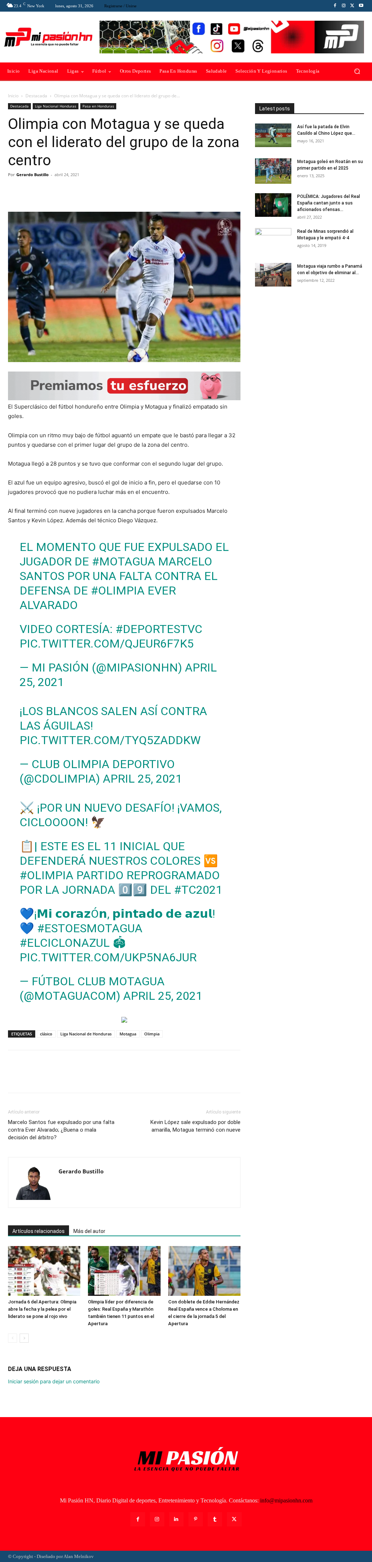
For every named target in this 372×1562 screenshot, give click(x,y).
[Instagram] (343, 5)
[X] (352, 5)
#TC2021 (198, 890)
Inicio (13, 96)
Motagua (128, 1033)
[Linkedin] (176, 1519)
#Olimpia (118, 590)
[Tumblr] (215, 1519)
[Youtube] (361, 5)
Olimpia (151, 1033)
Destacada (36, 96)
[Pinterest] (48, 191)
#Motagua (123, 561)
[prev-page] (12, 1338)
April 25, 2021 (142, 779)
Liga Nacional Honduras (55, 106)
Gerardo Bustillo (32, 174)
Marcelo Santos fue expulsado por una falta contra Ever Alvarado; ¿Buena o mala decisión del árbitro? (61, 1130)
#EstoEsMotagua (89, 928)
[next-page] (24, 1338)
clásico (46, 1033)
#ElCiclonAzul (65, 943)
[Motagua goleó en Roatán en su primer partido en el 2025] (273, 171)
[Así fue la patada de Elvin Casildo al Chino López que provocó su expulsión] (273, 135)
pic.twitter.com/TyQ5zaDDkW (110, 740)
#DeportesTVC (159, 629)
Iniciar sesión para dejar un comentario (54, 1381)
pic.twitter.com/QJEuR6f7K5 (107, 643)
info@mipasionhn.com (286, 1500)
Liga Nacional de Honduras (86, 1033)
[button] (356, 71)
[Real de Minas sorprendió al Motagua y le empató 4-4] (273, 240)
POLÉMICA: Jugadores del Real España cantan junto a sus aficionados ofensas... (328, 203)
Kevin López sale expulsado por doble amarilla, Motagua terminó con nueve (195, 1126)
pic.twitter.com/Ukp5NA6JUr (108, 957)
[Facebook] (335, 5)
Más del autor (89, 1231)
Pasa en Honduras (98, 106)
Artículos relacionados (38, 1231)
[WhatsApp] (65, 191)
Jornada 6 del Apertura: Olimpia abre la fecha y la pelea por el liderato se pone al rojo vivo (42, 1309)
